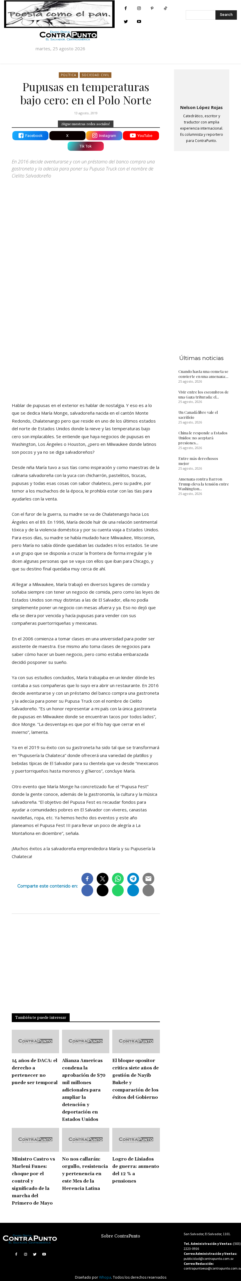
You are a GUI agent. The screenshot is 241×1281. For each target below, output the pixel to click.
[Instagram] (139, 8)
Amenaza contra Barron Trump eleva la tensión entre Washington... (203, 483)
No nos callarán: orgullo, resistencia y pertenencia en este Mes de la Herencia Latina (85, 1173)
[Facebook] (125, 8)
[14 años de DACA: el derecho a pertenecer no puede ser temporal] (35, 1042)
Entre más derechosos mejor (198, 461)
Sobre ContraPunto (120, 1236)
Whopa (105, 1277)
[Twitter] (125, 21)
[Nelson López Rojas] (202, 86)
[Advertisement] (86, 346)
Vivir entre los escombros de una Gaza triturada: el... (203, 394)
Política (68, 75)
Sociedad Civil (95, 75)
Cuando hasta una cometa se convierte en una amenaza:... (203, 374)
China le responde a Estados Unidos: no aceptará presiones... (202, 437)
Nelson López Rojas (201, 107)
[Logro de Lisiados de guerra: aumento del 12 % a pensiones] (136, 1140)
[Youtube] (139, 21)
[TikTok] (165, 8)
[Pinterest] (152, 8)
